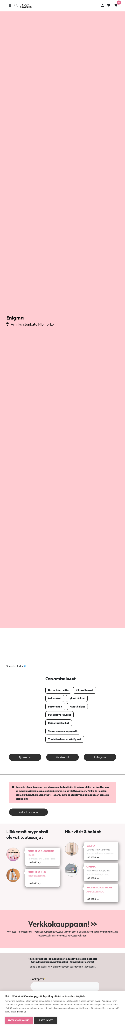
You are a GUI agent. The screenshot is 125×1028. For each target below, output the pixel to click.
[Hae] (16, 6)
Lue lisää (21, 1012)
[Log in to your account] (103, 5)
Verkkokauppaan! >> (62, 924)
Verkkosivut (62, 757)
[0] (115, 5)
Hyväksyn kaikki (18, 1020)
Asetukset (46, 1020)
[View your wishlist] (109, 6)
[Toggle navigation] (10, 5)
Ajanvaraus (25, 757)
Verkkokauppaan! (28, 812)
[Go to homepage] (26, 6)
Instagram (100, 757)
